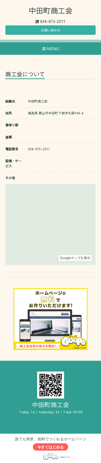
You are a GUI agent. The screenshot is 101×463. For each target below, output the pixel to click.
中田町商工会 (50, 10)
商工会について (25, 74)
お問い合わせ (50, 30)
